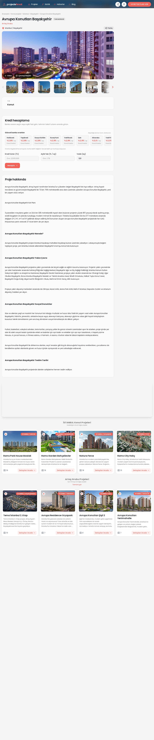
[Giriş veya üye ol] (124, 4)
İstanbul (26, 14)
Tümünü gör (77, 485)
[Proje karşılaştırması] (117, 4)
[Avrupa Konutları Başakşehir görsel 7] (92, 87)
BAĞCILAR (146, 494)
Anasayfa (5, 14)
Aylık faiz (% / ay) (48, 154)
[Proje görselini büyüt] (58, 55)
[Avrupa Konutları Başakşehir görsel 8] (108, 87)
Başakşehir (34, 14)
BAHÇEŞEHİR (107, 434)
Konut (10, 104)
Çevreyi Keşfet (24, 75)
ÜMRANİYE (70, 494)
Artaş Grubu (7, 23)
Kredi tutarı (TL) (12, 154)
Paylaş (110, 28)
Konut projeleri (16, 14)
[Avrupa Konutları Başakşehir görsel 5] (60, 87)
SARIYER (32, 434)
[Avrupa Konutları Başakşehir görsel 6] (76, 87)
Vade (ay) (81, 154)
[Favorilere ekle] (5, 434)
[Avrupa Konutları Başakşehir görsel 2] (12, 87)
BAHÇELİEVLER (69, 434)
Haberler (61, 4)
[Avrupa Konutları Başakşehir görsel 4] (44, 87)
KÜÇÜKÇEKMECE (30, 494)
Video (9, 76)
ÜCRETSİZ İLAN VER (139, 4)
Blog (73, 4)
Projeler (34, 4)
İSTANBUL (25, 434)
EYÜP (147, 434)
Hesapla (11, 165)
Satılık (47, 4)
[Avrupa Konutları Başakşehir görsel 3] (28, 87)
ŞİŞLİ (109, 494)
